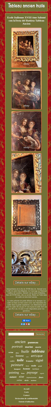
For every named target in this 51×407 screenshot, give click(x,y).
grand (40, 366)
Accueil (26, 389)
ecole (33, 365)
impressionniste (31, 377)
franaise (29, 361)
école (11, 356)
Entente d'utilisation (26, 402)
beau (22, 373)
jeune (27, 356)
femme (20, 355)
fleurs (41, 377)
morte (38, 347)
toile (20, 360)
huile (25, 351)
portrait (17, 346)
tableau (38, 351)
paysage (32, 372)
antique (37, 355)
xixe (21, 376)
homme (26, 368)
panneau (33, 342)
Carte (26, 392)
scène (11, 352)
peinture (17, 365)
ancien (20, 342)
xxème (19, 380)
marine (29, 346)
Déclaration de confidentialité (26, 398)
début (17, 353)
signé (39, 360)
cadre (12, 361)
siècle (26, 380)
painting (14, 372)
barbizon (35, 369)
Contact (26, 395)
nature (13, 377)
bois (27, 366)
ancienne (33, 380)
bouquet (17, 369)
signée (42, 373)
